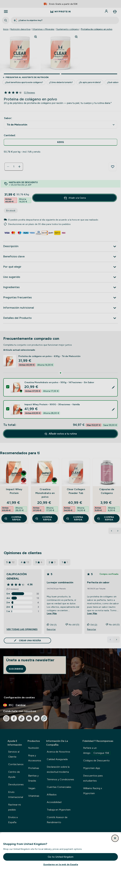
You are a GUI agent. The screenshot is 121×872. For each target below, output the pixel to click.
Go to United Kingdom (60, 856)
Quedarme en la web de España (60, 864)
